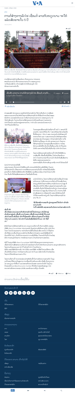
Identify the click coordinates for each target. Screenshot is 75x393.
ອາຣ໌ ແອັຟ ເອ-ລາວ (43, 381)
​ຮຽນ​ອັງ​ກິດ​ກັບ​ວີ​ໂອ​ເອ (43, 377)
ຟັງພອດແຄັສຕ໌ (42, 350)
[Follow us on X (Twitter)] (19, 293)
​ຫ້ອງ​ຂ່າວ (6, 377)
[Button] (68, 28)
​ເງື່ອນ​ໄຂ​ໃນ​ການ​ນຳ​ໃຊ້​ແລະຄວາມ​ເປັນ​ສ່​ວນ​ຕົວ (16, 381)
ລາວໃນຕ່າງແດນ (42, 329)
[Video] (28, 390)
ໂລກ (5, 340)
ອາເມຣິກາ (7, 336)
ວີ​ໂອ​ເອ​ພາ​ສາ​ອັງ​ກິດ (9, 385)
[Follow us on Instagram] (15, 293)
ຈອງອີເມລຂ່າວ (42, 364)
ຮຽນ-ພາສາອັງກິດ (43, 340)
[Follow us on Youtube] (11, 293)
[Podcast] (28, 293)
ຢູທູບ (5, 308)
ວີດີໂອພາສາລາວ (8, 305)
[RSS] (24, 293)
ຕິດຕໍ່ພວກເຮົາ (8, 353)
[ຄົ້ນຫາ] (61, 390)
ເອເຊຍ (6, 332)
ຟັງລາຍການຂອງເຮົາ (9, 318)
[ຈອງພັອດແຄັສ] (33, 293)
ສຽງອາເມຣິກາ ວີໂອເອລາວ (15, 96)
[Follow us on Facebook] (6, 293)
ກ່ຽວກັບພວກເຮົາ (8, 350)
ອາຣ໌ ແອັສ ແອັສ (8, 367)
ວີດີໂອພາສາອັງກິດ (43, 305)
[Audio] (45, 390)
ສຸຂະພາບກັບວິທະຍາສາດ (45, 336)
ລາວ (5, 12)
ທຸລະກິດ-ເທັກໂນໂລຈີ (44, 332)
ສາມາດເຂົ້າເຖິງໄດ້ (43, 385)
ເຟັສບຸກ (6, 364)
